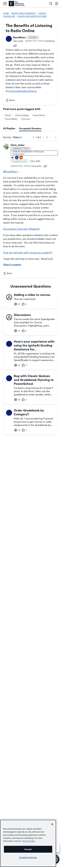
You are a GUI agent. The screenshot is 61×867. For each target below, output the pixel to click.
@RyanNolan (10, 171)
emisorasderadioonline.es (22, 91)
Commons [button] (25, 119)
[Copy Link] (15, 45)
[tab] (9, 128)
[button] (9, 39)
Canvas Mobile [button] (11, 119)
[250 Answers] (21, 157)
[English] (17, 3)
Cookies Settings (28, 857)
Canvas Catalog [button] (21, 115)
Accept (28, 849)
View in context (12, 264)
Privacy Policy (29, 841)
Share (10, 100)
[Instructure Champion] (12, 157)
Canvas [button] (8, 115)
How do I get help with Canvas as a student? (27, 252)
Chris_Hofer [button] (18, 145)
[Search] (51, 3)
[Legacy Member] (17, 157)
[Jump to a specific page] (55, 137)
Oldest (17, 137)
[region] (28, 843)
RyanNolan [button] (19, 37)
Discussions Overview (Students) (21, 228)
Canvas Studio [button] (39, 115)
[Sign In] (56, 3)
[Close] (52, 824)
